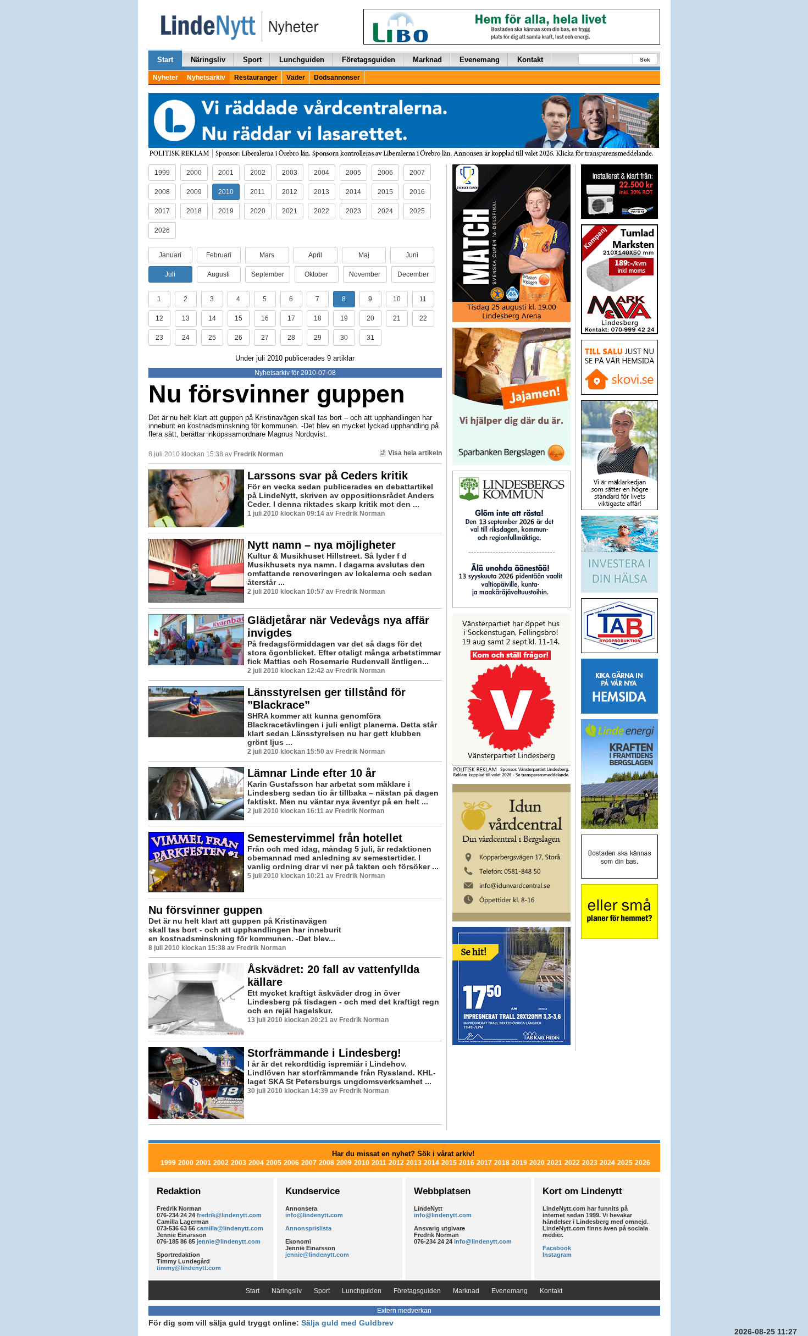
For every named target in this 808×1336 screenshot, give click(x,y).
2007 (417, 172)
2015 (385, 192)
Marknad (427, 60)
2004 (321, 172)
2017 (162, 211)
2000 (194, 172)
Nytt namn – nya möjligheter (321, 545)
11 (423, 299)
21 (397, 318)
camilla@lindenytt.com (230, 1228)
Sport (252, 60)
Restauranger (256, 77)
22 (423, 318)
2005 (353, 172)
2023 (353, 211)
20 (370, 318)
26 (238, 337)
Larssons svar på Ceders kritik (327, 476)
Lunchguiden (301, 60)
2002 (257, 172)
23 (159, 337)
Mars (266, 255)
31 (370, 337)
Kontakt (530, 60)
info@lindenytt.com (314, 1215)
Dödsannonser (337, 77)
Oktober (316, 274)
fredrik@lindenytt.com (229, 1215)
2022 (321, 211)
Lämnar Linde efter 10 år (311, 773)
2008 (162, 192)
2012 (289, 192)
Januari (170, 255)
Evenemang (480, 60)
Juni (412, 255)
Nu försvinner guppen (276, 394)
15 (238, 318)
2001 (226, 172)
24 (186, 337)
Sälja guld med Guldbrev (347, 1322)
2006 (385, 172)
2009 (194, 192)
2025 (417, 211)
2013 (321, 192)
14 (212, 318)
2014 (353, 192)
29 (318, 337)
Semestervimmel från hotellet (324, 838)
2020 (257, 211)
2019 (226, 211)
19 (344, 318)
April (315, 255)
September (267, 274)
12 (159, 318)
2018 (194, 211)
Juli (170, 274)
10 (397, 299)
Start (165, 60)
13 (186, 318)
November (364, 274)
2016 (417, 192)
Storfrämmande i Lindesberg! (324, 1053)
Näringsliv (208, 60)
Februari (218, 255)
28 (291, 337)
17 (291, 318)
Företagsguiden (368, 60)
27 (265, 337)
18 (318, 318)
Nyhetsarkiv (206, 77)
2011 (257, 192)
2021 (289, 211)
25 (212, 337)
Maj (363, 255)
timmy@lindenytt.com (189, 1268)
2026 (162, 230)
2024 (385, 211)
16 (265, 318)
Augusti (218, 274)
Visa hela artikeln (415, 453)
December (413, 274)
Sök (645, 60)
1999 (162, 172)
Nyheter (165, 77)
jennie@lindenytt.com (229, 1241)
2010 (226, 192)
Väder (295, 77)
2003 (289, 172)
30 (344, 337)
